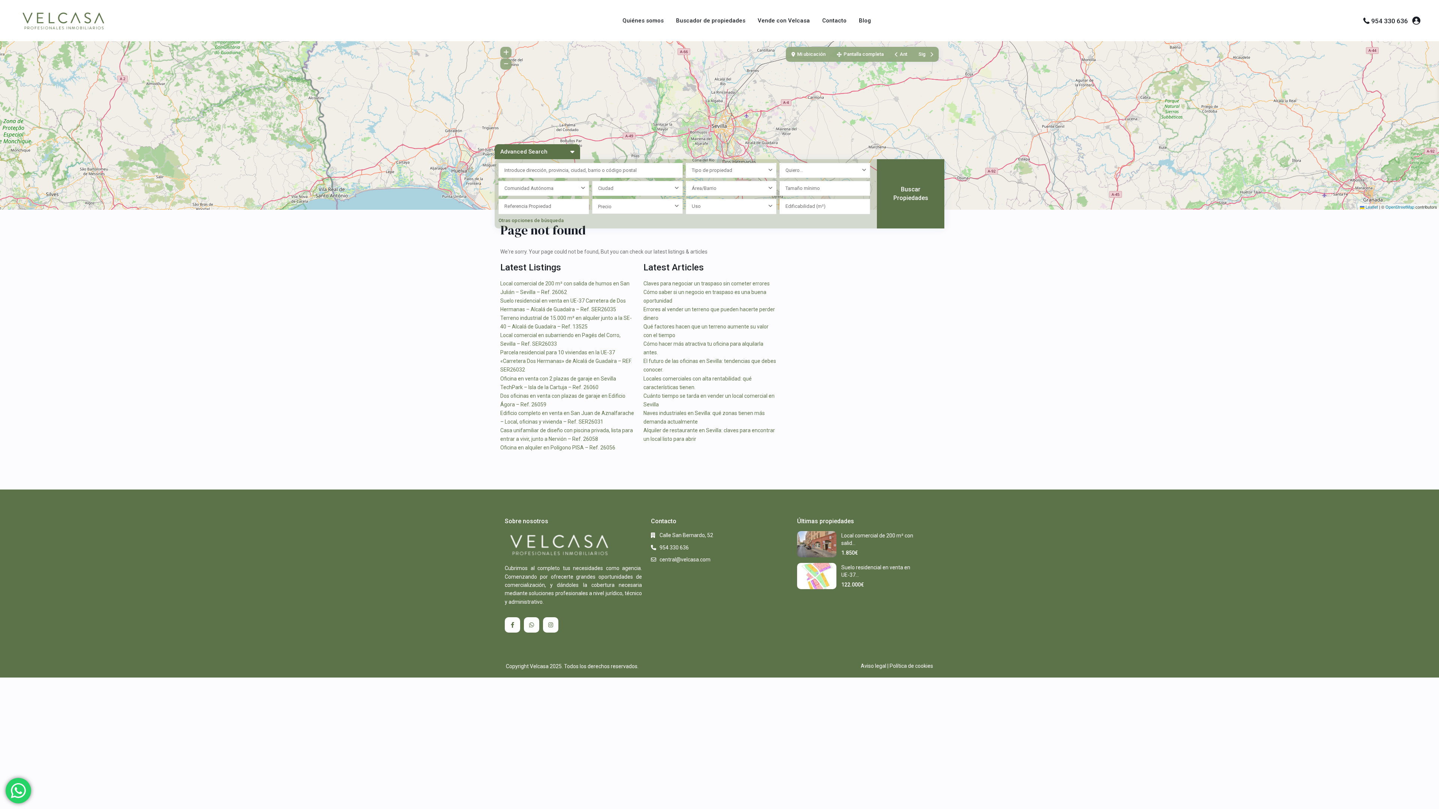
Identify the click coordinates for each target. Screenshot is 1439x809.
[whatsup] (531, 625)
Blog (865, 20)
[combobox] (731, 170)
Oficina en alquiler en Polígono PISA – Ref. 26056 (557, 448)
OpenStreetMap (1399, 207)
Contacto (834, 20)
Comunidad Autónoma (528, 188)
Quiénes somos (643, 20)
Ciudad (605, 188)
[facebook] (512, 625)
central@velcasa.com (685, 560)
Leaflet (1371, 207)
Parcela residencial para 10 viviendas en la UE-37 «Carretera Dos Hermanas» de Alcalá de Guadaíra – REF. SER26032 (566, 361)
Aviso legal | (875, 666)
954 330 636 (1389, 21)
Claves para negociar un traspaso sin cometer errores (706, 284)
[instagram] (550, 625)
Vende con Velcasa (784, 20)
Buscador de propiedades (710, 20)
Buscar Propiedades (910, 194)
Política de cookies (911, 666)
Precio (605, 206)
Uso (696, 206)
